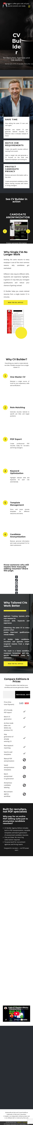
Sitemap (25, 1122)
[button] (5, 231)
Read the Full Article (15, 663)
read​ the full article (15, 302)
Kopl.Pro (19, 1122)
